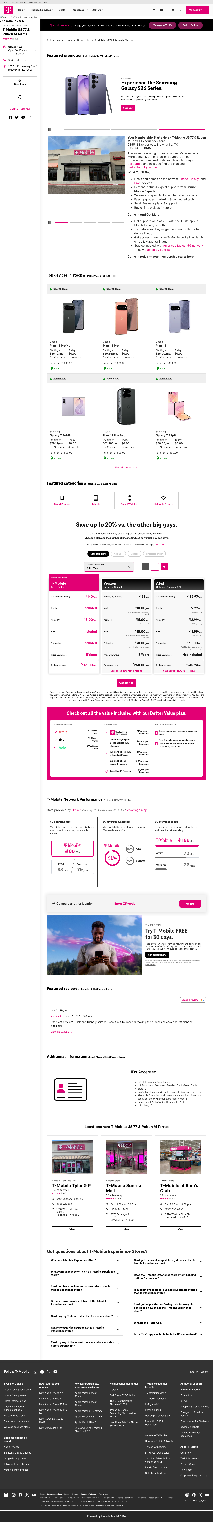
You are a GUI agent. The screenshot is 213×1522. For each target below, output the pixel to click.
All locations (53, 40)
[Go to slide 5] (113, 223)
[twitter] (17, 117)
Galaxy (194, 179)
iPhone (183, 179)
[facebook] (10, 117)
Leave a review (190, 999)
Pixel (137, 183)
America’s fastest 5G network (183, 245)
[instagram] (29, 117)
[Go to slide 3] (160, 130)
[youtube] (23, 117)
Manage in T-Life (162, 25)
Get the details (127, 100)
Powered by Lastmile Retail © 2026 (106, 1516)
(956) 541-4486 (120, 1209)
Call (20, 96)
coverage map (137, 810)
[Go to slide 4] (99, 223)
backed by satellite (158, 249)
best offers (135, 163)
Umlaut (77, 810)
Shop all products (126, 468)
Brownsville (83, 40)
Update (190, 903)
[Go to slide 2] (112, 130)
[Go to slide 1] (64, 130)
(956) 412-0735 (65, 1204)
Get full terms (122, 111)
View (72, 1229)
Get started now (157, 954)
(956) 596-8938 (174, 1209)
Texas (68, 40)
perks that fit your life (142, 167)
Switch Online (190, 25)
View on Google (62, 1032)
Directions (20, 82)
